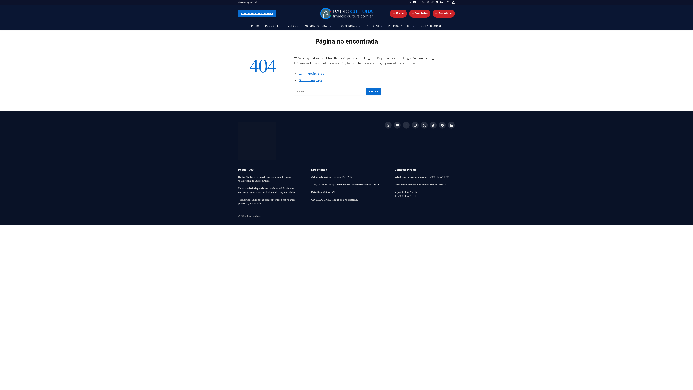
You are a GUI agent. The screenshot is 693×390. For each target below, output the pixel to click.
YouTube (421, 13)
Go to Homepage (310, 80)
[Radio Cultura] (346, 14)
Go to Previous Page (312, 74)
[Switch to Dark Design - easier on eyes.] (448, 2)
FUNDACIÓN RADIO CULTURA (257, 13)
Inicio (255, 26)
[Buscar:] (330, 91)
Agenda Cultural (316, 26)
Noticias (373, 26)
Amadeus (445, 13)
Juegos (293, 26)
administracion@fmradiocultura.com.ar (356, 184)
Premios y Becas (399, 26)
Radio (400, 13)
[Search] (453, 2)
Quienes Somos (431, 26)
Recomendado (347, 26)
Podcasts (272, 26)
